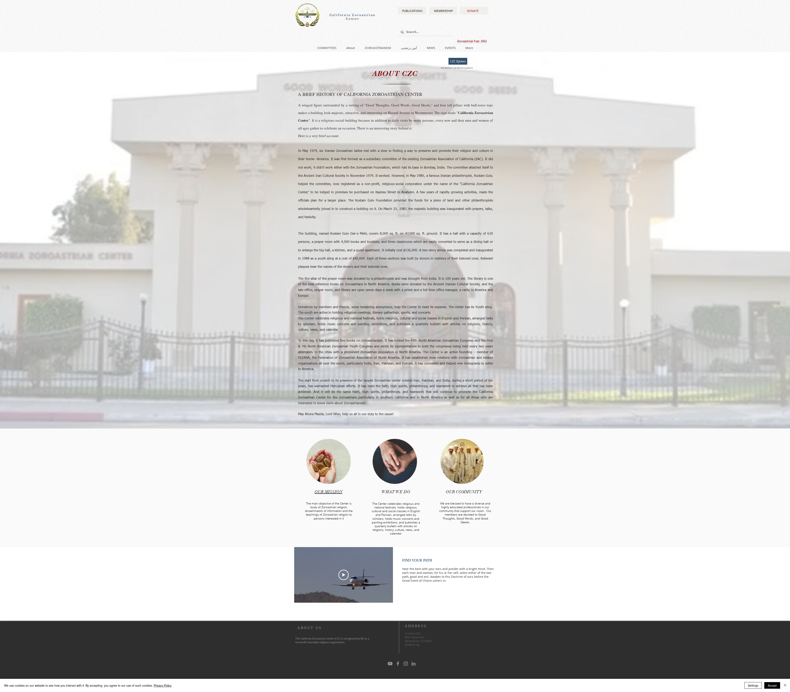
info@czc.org (412, 644)
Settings (753, 685)
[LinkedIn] (413, 663)
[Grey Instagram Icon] (406, 663)
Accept (772, 685)
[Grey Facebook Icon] (398, 663)
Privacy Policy (163, 685)
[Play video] (343, 575)
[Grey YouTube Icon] (390, 663)
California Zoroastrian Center (353, 17)
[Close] (785, 685)
